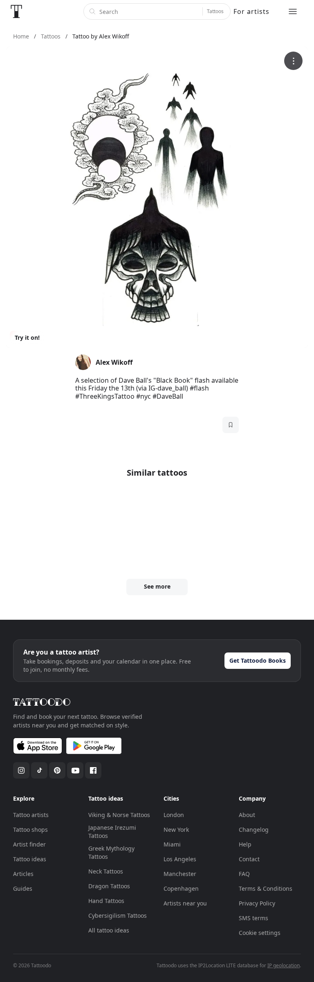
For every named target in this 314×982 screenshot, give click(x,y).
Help (245, 844)
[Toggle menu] (293, 11)
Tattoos (215, 11)
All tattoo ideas (108, 930)
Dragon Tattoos (109, 886)
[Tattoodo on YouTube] (75, 770)
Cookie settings (259, 933)
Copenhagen (181, 888)
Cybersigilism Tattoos (117, 915)
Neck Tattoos (105, 871)
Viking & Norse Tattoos (119, 815)
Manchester (180, 874)
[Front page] (16, 11)
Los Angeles (180, 859)
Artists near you (185, 903)
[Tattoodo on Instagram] (21, 770)
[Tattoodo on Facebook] (93, 770)
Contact (249, 859)
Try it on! (27, 337)
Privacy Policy (257, 903)
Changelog (254, 829)
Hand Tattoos (106, 901)
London (174, 815)
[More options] (293, 61)
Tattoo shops (30, 829)
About (247, 815)
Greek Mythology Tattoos (111, 852)
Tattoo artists (31, 815)
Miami (172, 844)
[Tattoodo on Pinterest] (57, 770)
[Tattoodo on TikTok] (39, 770)
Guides (22, 888)
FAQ (244, 874)
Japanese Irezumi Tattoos (112, 832)
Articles (23, 874)
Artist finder (29, 844)
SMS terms (253, 918)
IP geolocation (283, 965)
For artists (251, 11)
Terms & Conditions (265, 888)
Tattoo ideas (29, 859)
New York (176, 829)
